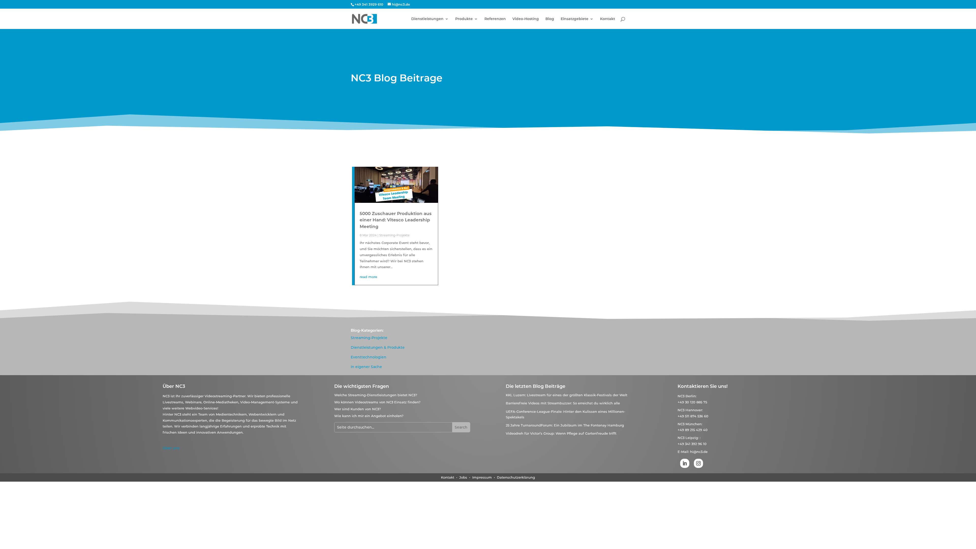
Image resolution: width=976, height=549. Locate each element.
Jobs (463, 477)
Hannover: (694, 410)
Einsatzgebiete (574, 19)
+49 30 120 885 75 (692, 402)
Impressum (482, 477)
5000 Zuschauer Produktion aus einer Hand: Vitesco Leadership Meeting (396, 220)
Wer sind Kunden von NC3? (357, 409)
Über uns (171, 448)
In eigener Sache (366, 366)
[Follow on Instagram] (698, 463)
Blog (549, 19)
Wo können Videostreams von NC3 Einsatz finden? (377, 402)
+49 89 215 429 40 (693, 430)
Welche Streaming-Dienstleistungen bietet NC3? (375, 395)
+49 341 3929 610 (369, 4)
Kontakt (607, 19)
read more (368, 277)
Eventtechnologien (368, 357)
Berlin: (690, 396)
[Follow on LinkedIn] (684, 463)
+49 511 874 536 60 (693, 416)
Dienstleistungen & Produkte (378, 347)
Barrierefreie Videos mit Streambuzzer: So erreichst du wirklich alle (563, 403)
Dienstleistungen (427, 19)
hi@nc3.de (699, 452)
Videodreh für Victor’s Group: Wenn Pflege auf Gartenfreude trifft (561, 433)
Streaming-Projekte (394, 235)
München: (693, 424)
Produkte (464, 19)
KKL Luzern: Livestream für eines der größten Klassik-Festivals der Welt (566, 395)
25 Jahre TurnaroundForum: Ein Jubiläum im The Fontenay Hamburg (565, 425)
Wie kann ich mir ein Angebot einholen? (368, 416)
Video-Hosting (525, 19)
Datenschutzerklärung (516, 477)
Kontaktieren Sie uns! (703, 386)
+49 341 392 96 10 (692, 444)
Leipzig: (692, 438)
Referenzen (495, 19)
